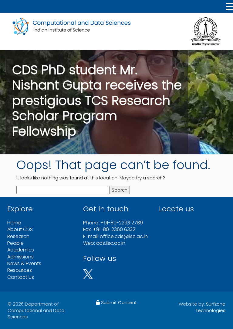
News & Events (24, 263)
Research (18, 236)
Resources (19, 270)
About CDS (20, 229)
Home (14, 222)
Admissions (20, 256)
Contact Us (20, 277)
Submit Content (118, 302)
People (15, 243)
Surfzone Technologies (210, 307)
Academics (20, 249)
